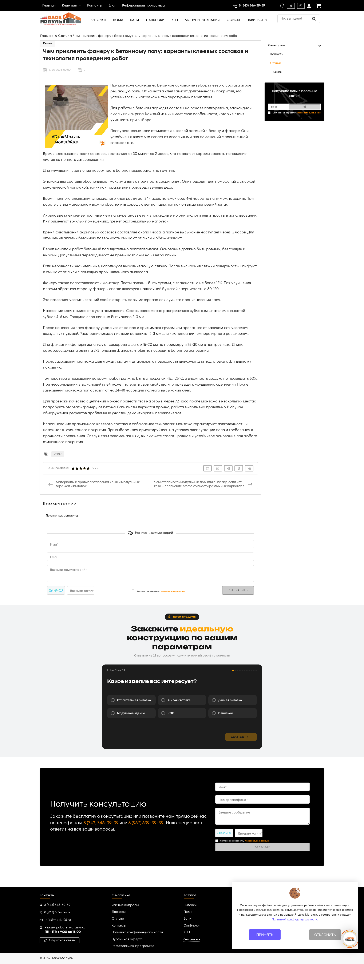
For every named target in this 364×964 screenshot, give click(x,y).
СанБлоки (191, 925)
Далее (237, 736)
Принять (264, 935)
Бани (187, 918)
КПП (186, 932)
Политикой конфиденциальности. (295, 919)
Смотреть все (191, 939)
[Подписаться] (304, 106)
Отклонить (325, 935)
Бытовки (190, 905)
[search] (314, 18)
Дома (188, 912)
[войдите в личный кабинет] (309, 5)
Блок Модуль (62, 958)
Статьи (47, 43)
